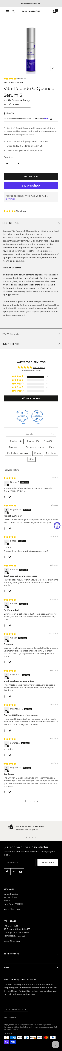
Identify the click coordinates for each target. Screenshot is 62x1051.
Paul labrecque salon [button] (18, 453)
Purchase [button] (51, 453)
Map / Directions (12, 909)
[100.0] (22, 416)
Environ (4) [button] (16, 441)
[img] (10, 478)
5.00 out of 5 (39, 367)
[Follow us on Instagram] (13, 871)
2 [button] (30, 801)
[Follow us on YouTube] (20, 871)
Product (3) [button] (33, 441)
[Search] (13, 11)
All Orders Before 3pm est (27, 829)
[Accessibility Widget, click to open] (57, 525)
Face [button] (51, 447)
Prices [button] (37, 453)
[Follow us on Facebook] (7, 871)
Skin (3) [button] (48, 441)
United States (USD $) (14, 1009)
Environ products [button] (35, 447)
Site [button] (31, 459)
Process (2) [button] (14, 447)
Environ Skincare (13, 82)
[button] (10, 78)
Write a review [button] (31, 398)
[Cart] (54, 11)
